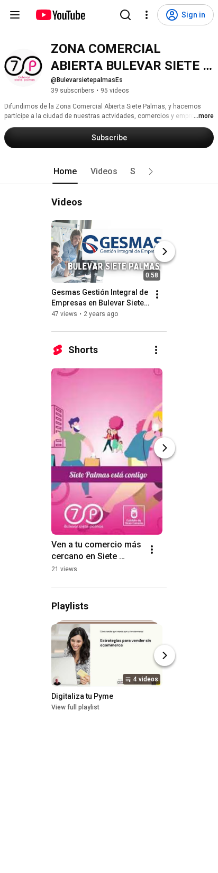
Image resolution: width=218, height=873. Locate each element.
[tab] (65, 171)
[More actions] (157, 294)
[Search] (125, 14)
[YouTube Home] (60, 15)
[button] (151, 171)
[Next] (164, 251)
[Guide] (14, 14)
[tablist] (109, 171)
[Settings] (146, 14)
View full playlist (75, 707)
